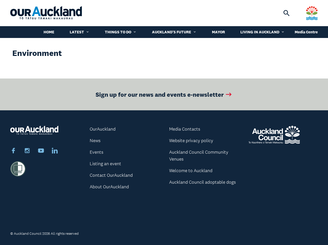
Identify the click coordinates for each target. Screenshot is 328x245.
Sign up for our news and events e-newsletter (160, 94)
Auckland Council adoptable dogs (202, 182)
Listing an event (105, 163)
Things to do (118, 32)
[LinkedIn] (55, 151)
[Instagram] (27, 151)
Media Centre (306, 32)
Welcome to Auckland (190, 170)
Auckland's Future (171, 32)
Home (49, 32)
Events (96, 152)
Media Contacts (184, 129)
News (95, 140)
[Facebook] (13, 151)
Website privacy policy (191, 140)
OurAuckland (103, 129)
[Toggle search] (286, 13)
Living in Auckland (259, 32)
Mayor (218, 32)
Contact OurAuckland (111, 175)
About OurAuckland (109, 187)
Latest (77, 32)
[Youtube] (41, 151)
